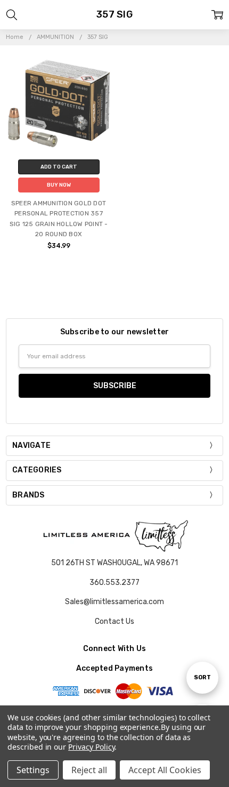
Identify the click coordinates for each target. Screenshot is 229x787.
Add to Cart (58, 167)
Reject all (89, 770)
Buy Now (59, 185)
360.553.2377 (114, 582)
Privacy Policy (91, 747)
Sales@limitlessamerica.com (114, 601)
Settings (33, 770)
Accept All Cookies (164, 770)
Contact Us (114, 621)
